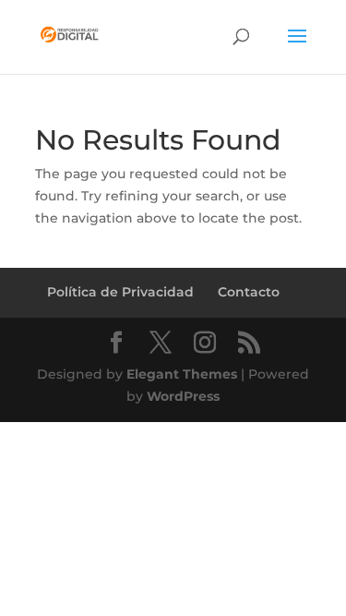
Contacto (249, 292)
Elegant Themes (181, 374)
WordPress (183, 396)
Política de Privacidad (120, 292)
